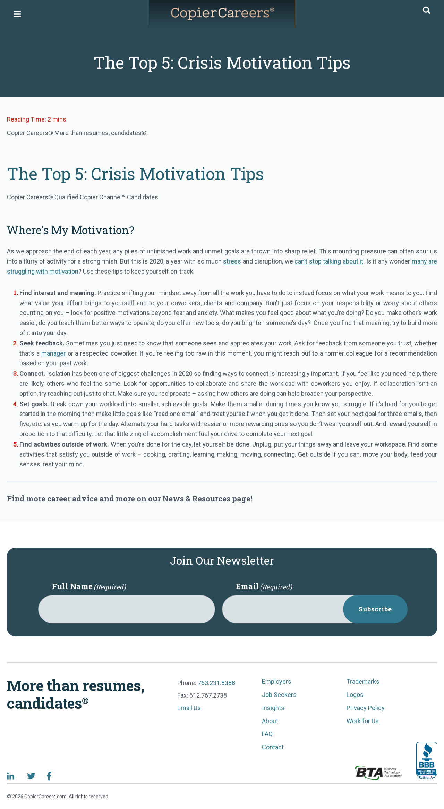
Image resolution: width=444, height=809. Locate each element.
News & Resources (196, 498)
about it (353, 261)
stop (315, 261)
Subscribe (375, 609)
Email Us (189, 707)
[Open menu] (17, 14)
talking (332, 261)
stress (232, 261)
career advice (72, 498)
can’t (300, 261)
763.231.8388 (216, 682)
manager (53, 353)
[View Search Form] (426, 10)
